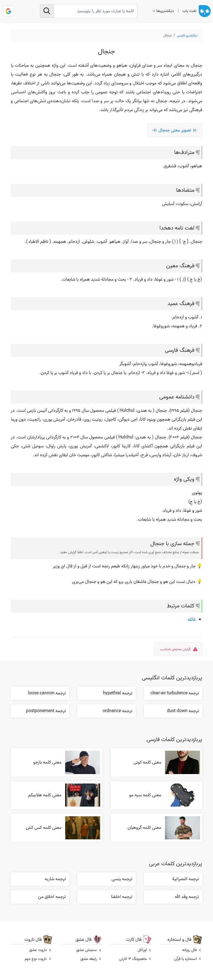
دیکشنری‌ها (165, 11)
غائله (191, 619)
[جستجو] (47, 11)
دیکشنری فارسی (187, 35)
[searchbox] (89, 11)
